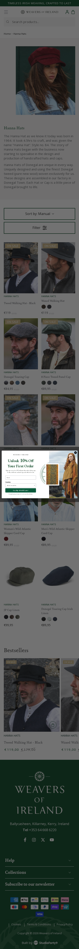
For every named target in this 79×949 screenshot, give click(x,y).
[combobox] (20, 485)
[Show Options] (34, 485)
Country (8, 482)
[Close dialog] (75, 452)
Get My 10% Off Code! (20, 490)
